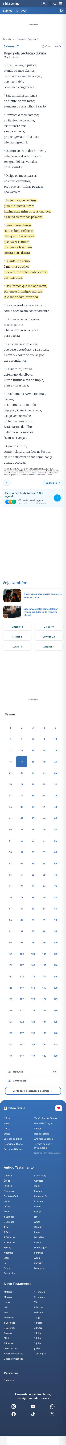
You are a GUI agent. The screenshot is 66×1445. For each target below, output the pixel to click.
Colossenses (10, 1348)
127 (22, 1010)
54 (44, 840)
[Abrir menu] (60, 3)
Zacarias (38, 1262)
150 (56, 1055)
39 (44, 806)
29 (44, 784)
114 (44, 976)
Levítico (8, 1185)
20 (55, 761)
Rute (6, 1211)
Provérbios (9, 1273)
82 (22, 908)
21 (10, 772)
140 (56, 1033)
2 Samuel (9, 1221)
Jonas (37, 1232)
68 (33, 874)
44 (44, 818)
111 (10, 976)
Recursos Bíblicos (13, 1149)
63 (33, 863)
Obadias (38, 1226)
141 (10, 1044)
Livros (11, 39)
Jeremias (39, 1190)
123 (33, 999)
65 (55, 863)
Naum (37, 1242)
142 (22, 1044)
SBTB (32, 473)
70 (55, 874)
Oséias (37, 1211)
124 (44, 999)
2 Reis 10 (49, 626)
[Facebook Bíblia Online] (13, 1414)
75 (55, 885)
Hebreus (38, 1312)
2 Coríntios (9, 1327)
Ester (6, 1257)
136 (10, 1033)
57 (22, 852)
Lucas (7, 1302)
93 (33, 931)
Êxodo (7, 1180)
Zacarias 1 (48, 646)
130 (56, 1010)
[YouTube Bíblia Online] (33, 1406)
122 (22, 999)
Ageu (37, 1257)
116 (10, 987)
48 (33, 829)
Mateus (8, 1291)
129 (44, 1010)
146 (10, 1055)
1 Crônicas (9, 1237)
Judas (37, 1348)
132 (22, 1021)
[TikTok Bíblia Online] (33, 1414)
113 (33, 976)
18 (33, 761)
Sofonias (38, 1252)
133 (33, 1021)
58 (33, 852)
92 (22, 931)
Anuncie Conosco (43, 1138)
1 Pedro (38, 1322)
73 (33, 885)
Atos (6, 1312)
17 (16, 10)
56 (10, 852)
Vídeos (37, 1128)
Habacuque (40, 1247)
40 (55, 806)
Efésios (7, 1338)
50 (55, 829)
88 (33, 920)
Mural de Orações (44, 1123)
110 (56, 965)
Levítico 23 (49, 636)
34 (44, 795)
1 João (37, 1332)
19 (44, 761)
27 (22, 784)
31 (10, 795)
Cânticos (38, 1180)
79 (44, 897)
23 (33, 772)
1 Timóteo (39, 1291)
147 (22, 1055)
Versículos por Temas (45, 1118)
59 (44, 852)
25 (55, 772)
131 (10, 1021)
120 (56, 987)
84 (44, 908)
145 (56, 1044)
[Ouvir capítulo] (61, 10)
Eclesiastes (40, 1175)
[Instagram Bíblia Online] (13, 1406)
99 (44, 942)
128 (33, 1010)
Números (9, 1190)
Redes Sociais (41, 1133)
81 (10, 908)
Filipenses (9, 1343)
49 (44, 829)
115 (56, 976)
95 (55, 931)
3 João (37, 1343)
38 (33, 806)
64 (44, 863)
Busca (7, 1133)
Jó (5, 1262)
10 (55, 738)
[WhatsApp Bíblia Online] (52, 1406)
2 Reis (7, 1232)
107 (22, 965)
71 (10, 885)
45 (55, 818)
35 (55, 795)
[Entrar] (44, 3)
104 (44, 953)
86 (10, 920)
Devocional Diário (13, 1143)
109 (44, 965)
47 (22, 829)
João (6, 1307)
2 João (37, 1338)
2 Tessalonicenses (13, 1358)
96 (10, 942)
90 (55, 920)
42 (22, 818)
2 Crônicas (9, 1242)
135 (56, 1021)
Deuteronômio (11, 1196)
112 (22, 976)
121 (10, 999)
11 (10, 750)
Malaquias (39, 1268)
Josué (7, 1201)
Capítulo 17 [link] (33, 39)
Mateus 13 (17, 626)
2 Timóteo (39, 1297)
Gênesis (8, 1175)
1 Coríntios (9, 1322)
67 (22, 874)
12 (22, 750)
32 (22, 795)
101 (10, 953)
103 (33, 953)
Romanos (9, 1317)
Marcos (8, 1297)
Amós (37, 1221)
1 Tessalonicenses (13, 1353)
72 (22, 885)
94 (44, 931)
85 (55, 908)
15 (55, 750)
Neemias (8, 1252)
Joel (36, 1216)
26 (10, 784)
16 (10, 761)
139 (44, 1033)
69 (44, 874)
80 (55, 897)
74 (44, 885)
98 (33, 942)
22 (22, 772)
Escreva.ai (9, 1380)
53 (33, 840)
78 (33, 897)
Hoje (6, 1123)
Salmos (21, 39)
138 (33, 1033)
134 (44, 1021)
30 (55, 784)
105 (56, 953)
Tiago (37, 1317)
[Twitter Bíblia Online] (52, 1414)
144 (44, 1044)
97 (22, 942)
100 (56, 942)
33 (33, 795)
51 (10, 840)
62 (22, 863)
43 (33, 818)
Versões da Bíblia (13, 1138)
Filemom (38, 1307)
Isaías (37, 1185)
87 (22, 920)
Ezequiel (38, 1201)
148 (33, 1055)
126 (10, 1010)
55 (55, 840)
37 (22, 806)
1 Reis (7, 1226)
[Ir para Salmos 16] (6, 482)
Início (7, 1118)
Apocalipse (40, 1353)
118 (33, 987)
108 (33, 965)
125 (56, 999)
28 (33, 784)
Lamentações (41, 1196)
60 (55, 852)
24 (44, 772)
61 (10, 863)
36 (10, 806)
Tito (36, 1302)
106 (10, 965)
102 (22, 953)
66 (10, 874)
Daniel (37, 1206)
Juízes (7, 1206)
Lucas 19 (17, 646)
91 (10, 931)
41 (10, 818)
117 (22, 987)
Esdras (7, 1247)
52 (22, 840)
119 (44, 987)
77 (22, 897)
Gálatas (8, 1332)
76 (10, 897)
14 (44, 750)
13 (33, 750)
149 (44, 1055)
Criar (48, 46)
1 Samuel (9, 1216)
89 (44, 920)
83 (33, 908)
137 (22, 1033)
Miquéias (39, 1237)
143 (33, 1044)
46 (10, 829)
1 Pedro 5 (17, 636)
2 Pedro (38, 1327)
